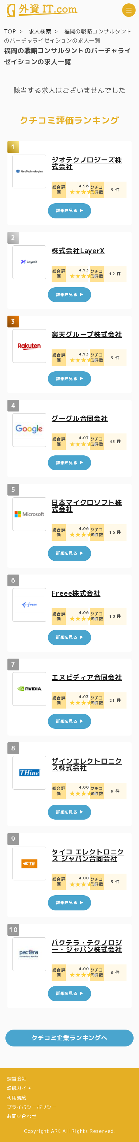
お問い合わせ (22, 1116)
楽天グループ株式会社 (87, 334)
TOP (10, 31)
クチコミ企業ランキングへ (69, 1038)
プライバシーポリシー (32, 1107)
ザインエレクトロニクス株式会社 (87, 764)
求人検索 (40, 31)
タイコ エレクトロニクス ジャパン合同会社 (88, 855)
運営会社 (17, 1078)
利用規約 (17, 1097)
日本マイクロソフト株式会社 (87, 506)
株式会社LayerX (78, 250)
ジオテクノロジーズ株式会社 (87, 163)
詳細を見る (67, 210)
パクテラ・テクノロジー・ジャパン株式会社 (87, 946)
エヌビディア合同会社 (87, 677)
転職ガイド (19, 1088)
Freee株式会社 (76, 593)
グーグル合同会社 (80, 418)
